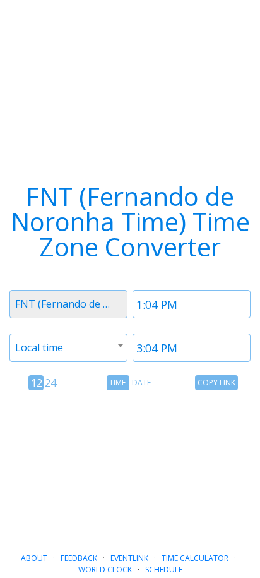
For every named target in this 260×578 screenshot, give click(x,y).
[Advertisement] (130, 466)
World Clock (105, 569)
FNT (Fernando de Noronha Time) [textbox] (71, 304)
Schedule (163, 569)
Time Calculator (195, 558)
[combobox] (68, 304)
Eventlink (129, 558)
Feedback (79, 558)
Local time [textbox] (39, 347)
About (34, 558)
